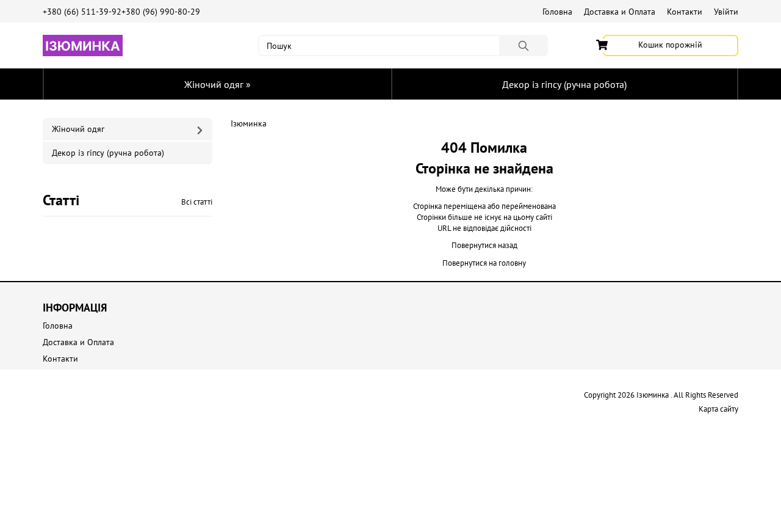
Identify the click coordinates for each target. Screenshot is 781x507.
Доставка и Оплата (619, 11)
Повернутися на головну (484, 263)
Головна (557, 11)
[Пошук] (523, 45)
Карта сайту (718, 409)
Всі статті (196, 202)
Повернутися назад (484, 245)
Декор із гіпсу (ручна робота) (564, 84)
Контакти (684, 11)
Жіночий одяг (217, 84)
